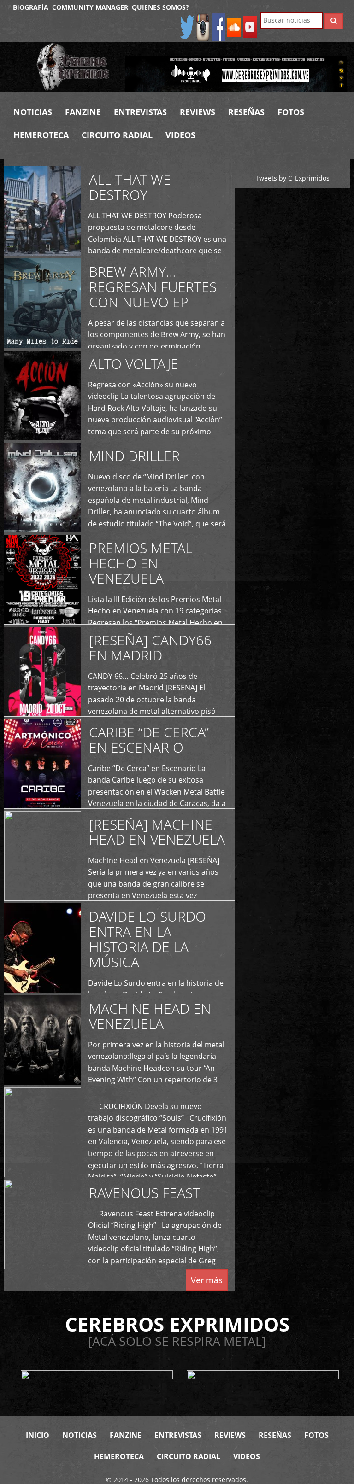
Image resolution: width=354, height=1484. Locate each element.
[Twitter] (187, 26)
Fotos (290, 111)
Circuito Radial (117, 134)
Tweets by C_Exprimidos (292, 178)
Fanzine (83, 111)
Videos (180, 134)
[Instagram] (203, 26)
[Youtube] (250, 26)
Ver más (207, 1279)
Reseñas (246, 111)
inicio (37, 1435)
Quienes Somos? (160, 7)
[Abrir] (236, 73)
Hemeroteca (41, 134)
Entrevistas (140, 111)
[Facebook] (218, 26)
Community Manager (90, 7)
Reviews (197, 111)
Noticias (32, 111)
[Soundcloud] (234, 26)
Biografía (30, 7)
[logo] (74, 67)
